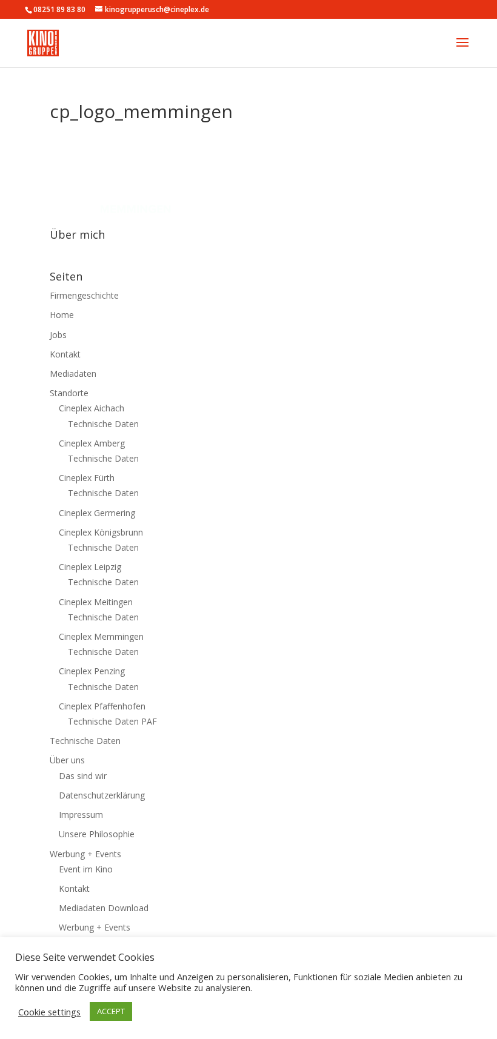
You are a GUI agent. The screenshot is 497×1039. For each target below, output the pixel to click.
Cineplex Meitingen (96, 602)
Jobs (58, 334)
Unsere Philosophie (97, 834)
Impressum (81, 814)
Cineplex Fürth (87, 477)
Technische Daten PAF (112, 721)
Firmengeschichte (84, 295)
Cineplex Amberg (92, 443)
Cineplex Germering (97, 513)
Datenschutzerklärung (102, 795)
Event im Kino (86, 869)
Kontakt (65, 354)
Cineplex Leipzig (90, 567)
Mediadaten (73, 373)
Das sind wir (83, 776)
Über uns (67, 760)
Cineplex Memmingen (101, 636)
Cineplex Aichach (91, 408)
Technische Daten (103, 424)
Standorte (69, 393)
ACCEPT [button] (111, 1011)
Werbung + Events (85, 854)
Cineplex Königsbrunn (101, 532)
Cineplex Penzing (92, 671)
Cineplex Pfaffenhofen (102, 706)
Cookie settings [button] (49, 1011)
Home (62, 314)
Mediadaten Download (103, 908)
